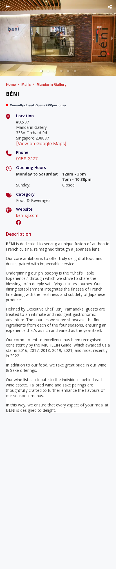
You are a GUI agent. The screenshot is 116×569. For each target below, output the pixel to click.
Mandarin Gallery (51, 84)
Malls (26, 84)
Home (11, 84)
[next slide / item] (112, 38)
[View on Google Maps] (41, 143)
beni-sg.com (27, 215)
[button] (41, 71)
